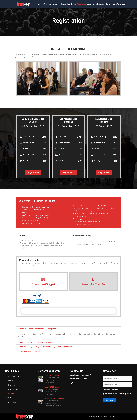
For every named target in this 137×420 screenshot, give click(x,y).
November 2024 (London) (54, 398)
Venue (89, 4)
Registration (81, 4)
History (108, 4)
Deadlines (10, 381)
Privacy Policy (11, 402)
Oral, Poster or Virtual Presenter (114, 393)
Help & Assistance (118, 4)
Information (47, 4)
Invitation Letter (98, 4)
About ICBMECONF (13, 376)
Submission (71, 4)
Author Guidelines (59, 4)
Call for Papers (11, 385)
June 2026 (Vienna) (52, 375)
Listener (129, 393)
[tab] (43, 281)
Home (39, 4)
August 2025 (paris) (52, 387)
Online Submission (13, 389)
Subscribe (109, 400)
